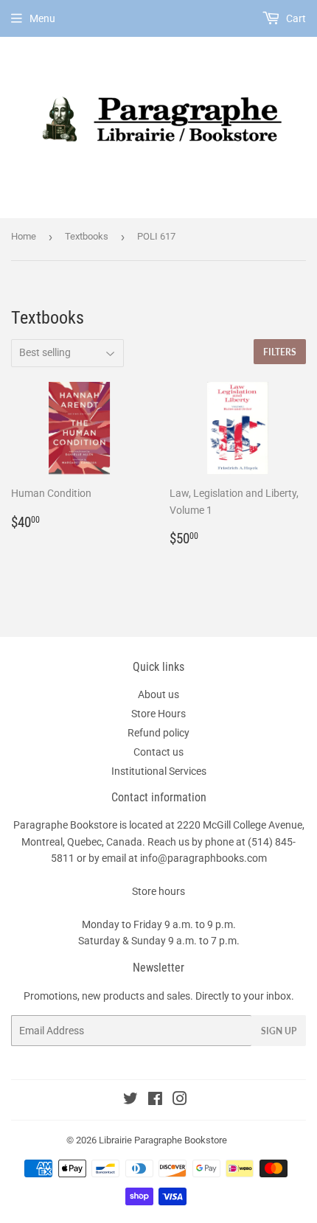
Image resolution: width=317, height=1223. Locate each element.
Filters (279, 352)
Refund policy (158, 733)
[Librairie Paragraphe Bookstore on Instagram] (180, 1101)
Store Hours (158, 713)
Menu (42, 18)
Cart (295, 18)
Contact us (158, 752)
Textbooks (86, 236)
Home (23, 236)
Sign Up (278, 1030)
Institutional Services (158, 771)
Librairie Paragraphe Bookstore (163, 1140)
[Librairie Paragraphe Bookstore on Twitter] (130, 1101)
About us (158, 694)
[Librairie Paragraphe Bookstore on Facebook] (155, 1101)
